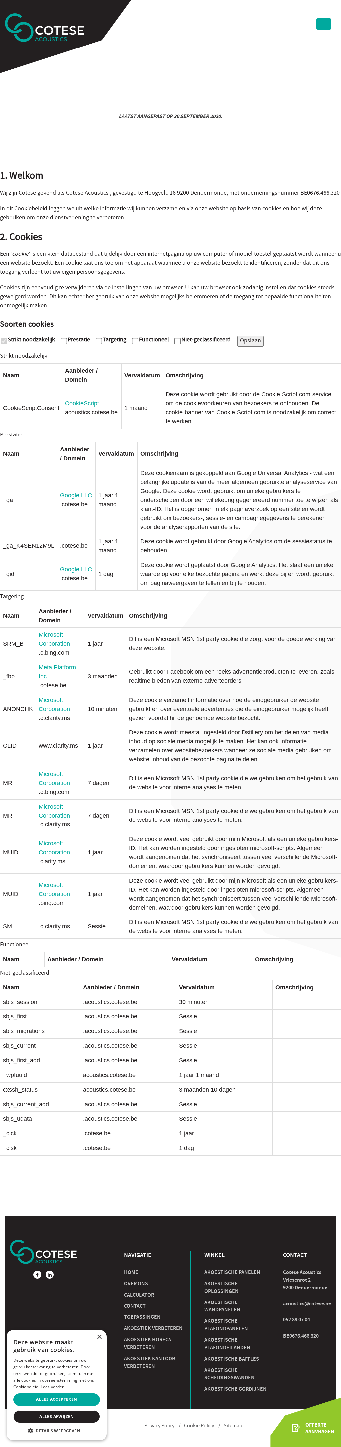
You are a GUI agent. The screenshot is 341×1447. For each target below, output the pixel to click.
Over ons (136, 1283)
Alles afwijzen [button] (56, 1416)
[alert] (57, 1385)
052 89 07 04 (296, 1319)
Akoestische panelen (232, 1272)
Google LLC (76, 495)
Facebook (37, 1275)
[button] (56, 1430)
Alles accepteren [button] (56, 1399)
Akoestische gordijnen (235, 1388)
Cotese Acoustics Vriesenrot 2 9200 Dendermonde (305, 1280)
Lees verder (52, 1387)
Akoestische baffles (231, 1358)
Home (131, 1272)
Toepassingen (142, 1316)
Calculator (139, 1294)
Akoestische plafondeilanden (227, 1343)
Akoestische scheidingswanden (229, 1374)
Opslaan (250, 341)
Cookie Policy (199, 1426)
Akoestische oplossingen (221, 1287)
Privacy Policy (159, 1426)
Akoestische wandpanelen (222, 1306)
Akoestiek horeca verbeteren (147, 1343)
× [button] (99, 1337)
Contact (135, 1305)
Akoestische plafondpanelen (226, 1324)
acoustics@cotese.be (307, 1303)
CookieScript (82, 403)
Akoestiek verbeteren (153, 1328)
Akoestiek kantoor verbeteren (149, 1362)
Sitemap (233, 1426)
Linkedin (50, 1275)
